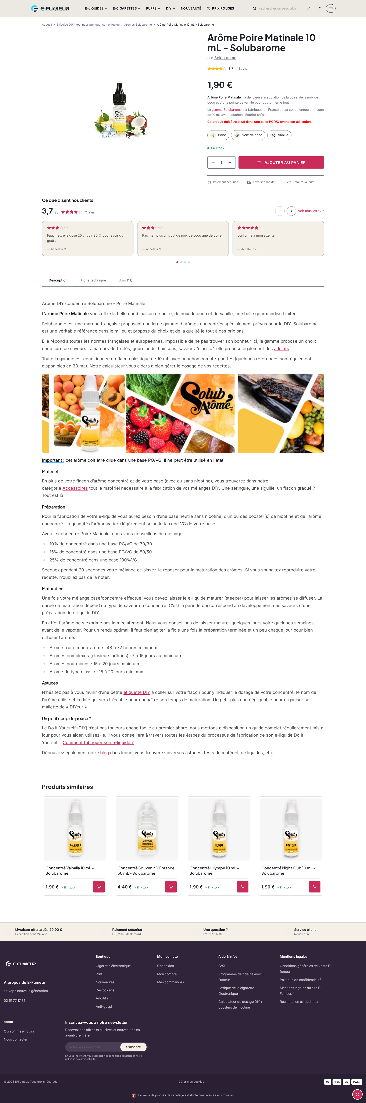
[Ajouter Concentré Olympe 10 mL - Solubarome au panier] (242, 886)
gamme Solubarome (227, 110)
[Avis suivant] (291, 211)
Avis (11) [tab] (125, 280)
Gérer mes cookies (191, 1081)
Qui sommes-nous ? (19, 1031)
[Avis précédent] (280, 211)
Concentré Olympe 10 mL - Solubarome (214, 870)
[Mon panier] (331, 8)
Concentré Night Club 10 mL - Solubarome (288, 870)
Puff (99, 974)
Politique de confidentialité (300, 980)
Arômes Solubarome (138, 24)
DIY (169, 8)
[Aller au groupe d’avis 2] (181, 262)
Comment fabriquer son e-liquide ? (98, 742)
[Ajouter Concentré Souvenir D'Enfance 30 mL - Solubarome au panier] (171, 886)
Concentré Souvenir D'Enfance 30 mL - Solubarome (146, 870)
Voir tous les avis (311, 211)
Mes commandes (170, 982)
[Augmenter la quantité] (230, 162)
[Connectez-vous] (309, 8)
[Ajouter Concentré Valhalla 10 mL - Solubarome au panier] (99, 886)
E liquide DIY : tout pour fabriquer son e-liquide (88, 24)
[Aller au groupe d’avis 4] (189, 262)
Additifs (102, 998)
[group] (119, 109)
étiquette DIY (136, 692)
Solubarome (225, 57)
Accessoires (75, 488)
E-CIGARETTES (125, 8)
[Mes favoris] (319, 8)
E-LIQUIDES (94, 8)
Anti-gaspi (104, 1007)
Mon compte (167, 974)
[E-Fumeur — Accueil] (50, 8)
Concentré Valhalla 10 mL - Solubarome (70, 870)
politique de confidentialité (80, 1058)
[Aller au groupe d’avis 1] (177, 262)
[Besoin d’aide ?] (357, 1094)
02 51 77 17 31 (14, 1001)
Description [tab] (58, 280)
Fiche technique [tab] (93, 280)
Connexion (165, 966)
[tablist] (183, 281)
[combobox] (277, 8)
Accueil (47, 24)
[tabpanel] (183, 528)
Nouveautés (105, 982)
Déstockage (105, 990)
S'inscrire (133, 1047)
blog (104, 752)
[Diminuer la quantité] (213, 162)
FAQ (221, 966)
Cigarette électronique (113, 966)
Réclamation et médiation (299, 1002)
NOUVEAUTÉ (191, 8)
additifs (281, 348)
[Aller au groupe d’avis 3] (185, 262)
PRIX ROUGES (223, 8)
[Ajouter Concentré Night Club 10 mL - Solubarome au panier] (314, 886)
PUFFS (151, 8)
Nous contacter (16, 1039)
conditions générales (120, 1055)
